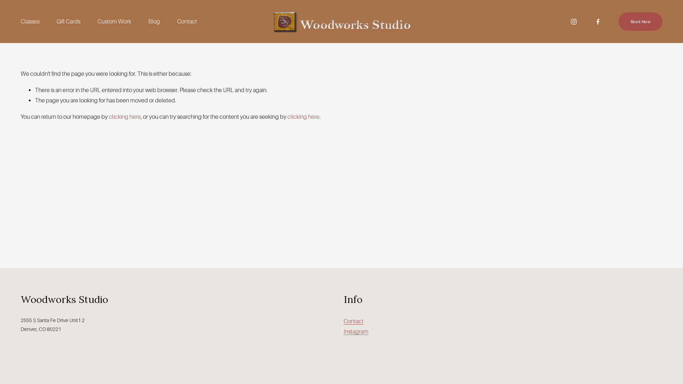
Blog (154, 21)
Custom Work (114, 21)
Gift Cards (68, 21)
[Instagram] (573, 21)
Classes (30, 21)
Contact (187, 21)
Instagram (356, 331)
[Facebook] (598, 21)
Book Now (641, 21)
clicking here (125, 116)
